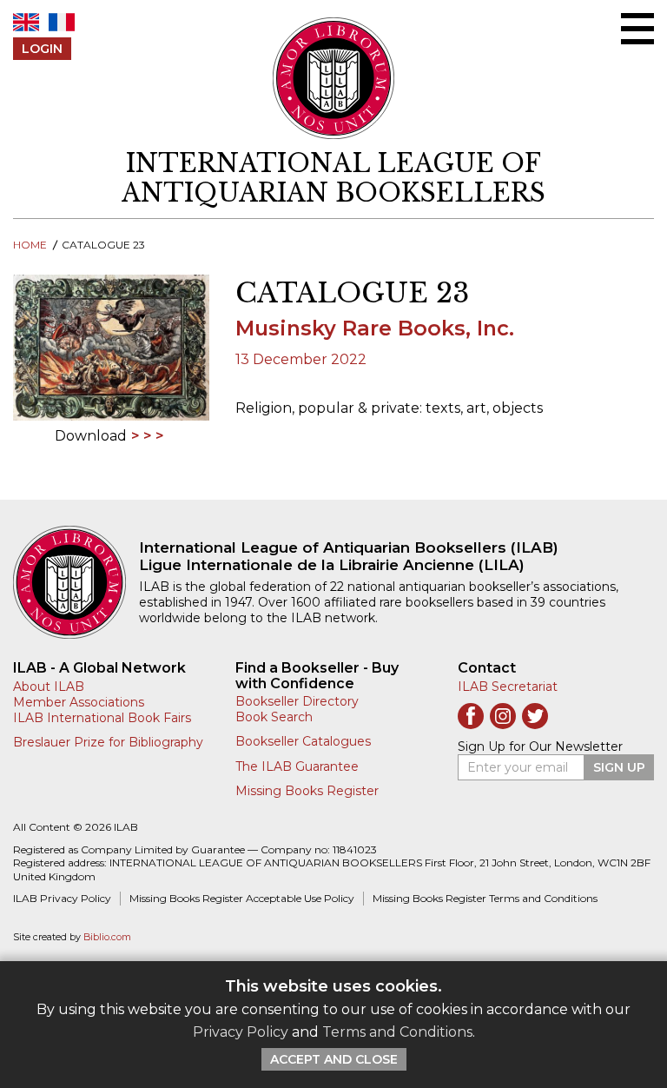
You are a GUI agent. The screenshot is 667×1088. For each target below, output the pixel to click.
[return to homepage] (76, 582)
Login (42, 48)
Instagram (503, 716)
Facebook (471, 716)
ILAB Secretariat (508, 686)
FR (62, 22)
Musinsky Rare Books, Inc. (374, 328)
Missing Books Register (307, 791)
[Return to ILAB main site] (334, 78)
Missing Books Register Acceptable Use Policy (241, 898)
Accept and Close (334, 1059)
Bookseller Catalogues (303, 741)
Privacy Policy (240, 1032)
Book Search (274, 717)
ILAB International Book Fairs (102, 718)
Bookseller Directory (297, 701)
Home (30, 244)
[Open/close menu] (637, 28)
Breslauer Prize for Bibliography (108, 742)
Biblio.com (107, 937)
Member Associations (78, 702)
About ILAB (48, 686)
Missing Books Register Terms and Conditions (485, 898)
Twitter (535, 716)
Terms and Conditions (397, 1032)
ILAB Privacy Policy (62, 898)
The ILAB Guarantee (297, 766)
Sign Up (619, 767)
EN (26, 22)
